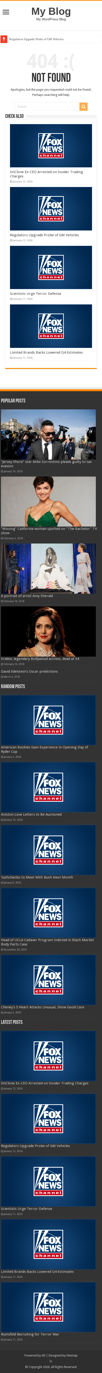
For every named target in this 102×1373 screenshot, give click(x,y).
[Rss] (51, 1361)
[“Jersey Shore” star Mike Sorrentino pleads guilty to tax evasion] (48, 434)
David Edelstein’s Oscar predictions (29, 671)
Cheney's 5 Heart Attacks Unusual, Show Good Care (42, 1007)
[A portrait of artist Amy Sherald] (48, 569)
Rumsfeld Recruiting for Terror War (30, 1334)
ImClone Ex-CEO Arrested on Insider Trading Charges (44, 1083)
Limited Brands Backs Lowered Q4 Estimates (46, 352)
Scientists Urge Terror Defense (35, 293)
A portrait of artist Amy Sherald (27, 596)
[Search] (83, 107)
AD (44, 1355)
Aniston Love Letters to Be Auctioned (31, 814)
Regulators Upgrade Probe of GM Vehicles (36, 39)
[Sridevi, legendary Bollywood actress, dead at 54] (48, 631)
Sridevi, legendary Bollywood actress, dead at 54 (40, 659)
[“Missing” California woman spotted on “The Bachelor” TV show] (48, 502)
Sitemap (72, 1355)
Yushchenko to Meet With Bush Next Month (37, 877)
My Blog (51, 11)
